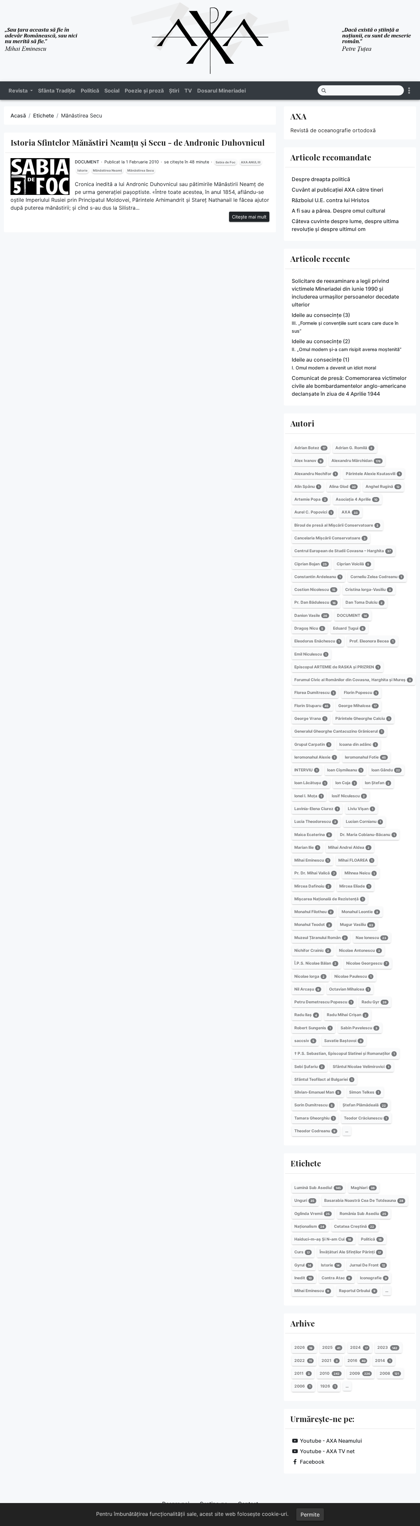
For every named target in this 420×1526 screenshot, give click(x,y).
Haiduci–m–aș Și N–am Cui (322, 1239)
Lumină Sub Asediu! (317, 1187)
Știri (174, 90)
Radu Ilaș (305, 1015)
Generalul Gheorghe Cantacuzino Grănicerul (338, 731)
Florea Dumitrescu (314, 692)
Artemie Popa (310, 499)
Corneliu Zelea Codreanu (376, 576)
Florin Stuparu (311, 705)
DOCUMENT (87, 161)
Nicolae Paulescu (352, 976)
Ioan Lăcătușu (310, 783)
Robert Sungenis (312, 1027)
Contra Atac (336, 1277)
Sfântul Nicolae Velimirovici (361, 1066)
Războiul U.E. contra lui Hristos (330, 200)
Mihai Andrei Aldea (348, 847)
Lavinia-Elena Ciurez (316, 808)
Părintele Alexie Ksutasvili (373, 473)
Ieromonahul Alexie (314, 757)
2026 (303, 1347)
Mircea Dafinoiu (311, 886)
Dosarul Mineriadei (221, 90)
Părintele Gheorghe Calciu (362, 718)
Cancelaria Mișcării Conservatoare (330, 537)
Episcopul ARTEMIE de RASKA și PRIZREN (336, 666)
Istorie (82, 170)
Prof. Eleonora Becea (371, 640)
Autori (302, 423)
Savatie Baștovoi (343, 1040)
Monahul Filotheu (313, 911)
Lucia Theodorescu (315, 821)
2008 (389, 1373)
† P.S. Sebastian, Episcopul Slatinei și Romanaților (344, 1053)
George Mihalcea (357, 705)
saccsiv (304, 1040)
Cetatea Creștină (354, 1226)
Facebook (312, 1461)
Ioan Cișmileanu (344, 769)
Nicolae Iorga (309, 976)
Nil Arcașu (306, 989)
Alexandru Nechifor (315, 473)
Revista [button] (19, 90)
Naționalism (309, 1226)
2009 (359, 1373)
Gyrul (302, 1265)
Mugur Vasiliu (356, 924)
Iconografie (373, 1277)
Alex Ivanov (308, 460)
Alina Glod (342, 486)
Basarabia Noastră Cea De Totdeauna (363, 1200)
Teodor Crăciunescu (365, 1118)
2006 (302, 1386)
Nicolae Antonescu (359, 950)
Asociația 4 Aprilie (356, 499)
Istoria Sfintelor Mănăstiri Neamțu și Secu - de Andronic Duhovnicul (137, 142)
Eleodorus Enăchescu (317, 640)
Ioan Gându (385, 769)
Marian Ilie (306, 847)
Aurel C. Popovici (313, 512)
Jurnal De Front (367, 1265)
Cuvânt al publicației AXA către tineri (337, 189)
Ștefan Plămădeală (364, 1105)
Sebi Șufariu (308, 1066)
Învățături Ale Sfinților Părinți (350, 1252)
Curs (302, 1252)
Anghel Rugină (383, 486)
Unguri (304, 1200)
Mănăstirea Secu (140, 170)
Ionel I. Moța (308, 795)
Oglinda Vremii (312, 1213)
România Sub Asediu (363, 1213)
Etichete (43, 115)
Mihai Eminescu (311, 860)
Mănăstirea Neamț (107, 170)
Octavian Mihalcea (349, 989)
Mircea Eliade (354, 886)
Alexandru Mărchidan (356, 460)
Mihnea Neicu (360, 873)
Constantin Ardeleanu (317, 576)
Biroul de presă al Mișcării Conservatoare (336, 525)
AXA (298, 116)
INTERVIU (305, 769)
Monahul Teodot (312, 924)
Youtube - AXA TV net (327, 1451)
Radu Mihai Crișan (347, 1015)
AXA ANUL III (251, 162)
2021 (330, 1360)
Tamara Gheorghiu (314, 1118)
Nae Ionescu (371, 937)
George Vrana (310, 718)
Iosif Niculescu (348, 795)
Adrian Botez (310, 447)
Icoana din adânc (357, 744)
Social (111, 90)
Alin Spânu (306, 486)
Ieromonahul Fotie (365, 757)
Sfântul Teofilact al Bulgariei (323, 1079)
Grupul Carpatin (311, 744)
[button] (408, 1512)
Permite (310, 1514)
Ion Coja (345, 783)
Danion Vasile (310, 615)
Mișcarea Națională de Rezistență (328, 898)
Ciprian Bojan (310, 563)
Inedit (303, 1277)
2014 (382, 1360)
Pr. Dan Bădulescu (315, 602)
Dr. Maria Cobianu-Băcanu (367, 834)
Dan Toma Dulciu (364, 602)
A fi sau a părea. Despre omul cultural (338, 210)
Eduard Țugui (348, 628)
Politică (90, 90)
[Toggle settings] (409, 90)
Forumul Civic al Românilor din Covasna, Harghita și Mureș (352, 679)
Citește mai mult (249, 216)
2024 (359, 1347)
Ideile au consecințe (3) (345, 323)
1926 (328, 1386)
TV (188, 90)
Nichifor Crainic (311, 950)
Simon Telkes (364, 1092)
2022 (303, 1360)
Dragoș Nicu (308, 628)
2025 (331, 1347)
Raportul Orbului (357, 1290)
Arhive (302, 1323)
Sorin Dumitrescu (313, 1105)
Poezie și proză (144, 90)
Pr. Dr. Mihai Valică (314, 873)
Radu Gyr (374, 1001)
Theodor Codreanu (314, 1130)
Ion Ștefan (377, 783)
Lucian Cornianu (363, 821)
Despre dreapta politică (321, 179)
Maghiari (363, 1187)
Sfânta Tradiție (56, 90)
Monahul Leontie (360, 911)
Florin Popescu (360, 692)
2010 (330, 1373)
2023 (387, 1347)
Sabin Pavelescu (359, 1027)
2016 (356, 1360)
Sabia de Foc (226, 162)
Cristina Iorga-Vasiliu (368, 589)
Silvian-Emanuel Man (316, 1092)
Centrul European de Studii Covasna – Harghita (342, 550)
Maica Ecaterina (312, 834)
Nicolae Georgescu (366, 963)
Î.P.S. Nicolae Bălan (315, 963)
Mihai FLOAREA (355, 860)
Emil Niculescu (310, 654)
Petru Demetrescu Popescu (323, 1001)
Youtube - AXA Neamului (331, 1440)
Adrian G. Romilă (353, 447)
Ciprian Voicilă (353, 563)
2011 (302, 1373)
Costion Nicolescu (314, 589)
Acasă (18, 115)
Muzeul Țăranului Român (320, 937)
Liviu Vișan (360, 808)
